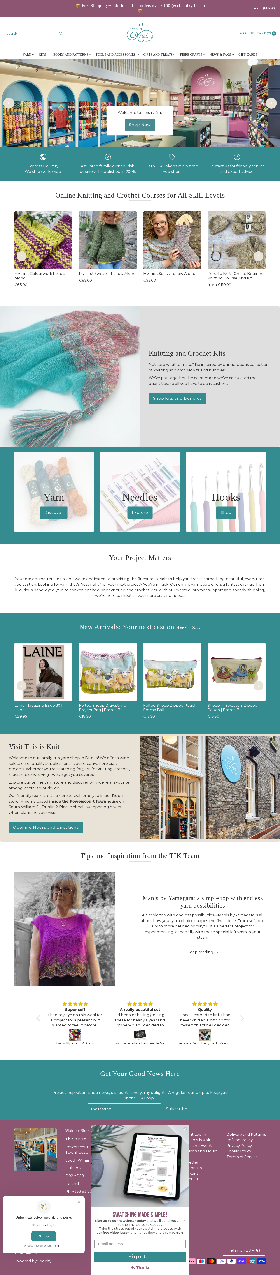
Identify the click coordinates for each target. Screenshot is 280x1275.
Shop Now (140, 124)
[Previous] (8, 103)
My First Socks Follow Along (169, 273)
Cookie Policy (238, 1151)
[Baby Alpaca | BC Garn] (75, 1035)
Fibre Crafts (191, 54)
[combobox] (34, 33)
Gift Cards (247, 54)
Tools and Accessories (116, 54)
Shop (226, 512)
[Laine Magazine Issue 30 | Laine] (43, 672)
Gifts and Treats (158, 54)
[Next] (271, 103)
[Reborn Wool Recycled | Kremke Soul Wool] (205, 1035)
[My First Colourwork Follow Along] (43, 240)
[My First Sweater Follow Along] (108, 240)
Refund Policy (239, 1140)
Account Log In (191, 1134)
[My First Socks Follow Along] (172, 240)
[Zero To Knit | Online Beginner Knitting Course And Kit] (236, 240)
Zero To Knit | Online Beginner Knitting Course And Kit (236, 275)
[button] (39, 1018)
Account (246, 33)
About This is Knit (193, 1140)
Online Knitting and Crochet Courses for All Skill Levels (140, 195)
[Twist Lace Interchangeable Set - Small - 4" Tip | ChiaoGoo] (140, 1035)
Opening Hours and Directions (46, 827)
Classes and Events (195, 1145)
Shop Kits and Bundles (177, 398)
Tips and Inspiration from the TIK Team (140, 856)
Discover (54, 512)
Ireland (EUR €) (263, 8)
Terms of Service (242, 1157)
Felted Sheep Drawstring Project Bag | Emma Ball (102, 707)
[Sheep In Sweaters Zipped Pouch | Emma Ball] (236, 672)
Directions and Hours (197, 1151)
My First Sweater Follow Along (107, 273)
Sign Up (140, 1256)
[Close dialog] (185, 1129)
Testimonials (189, 1168)
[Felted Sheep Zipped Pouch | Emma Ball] (172, 672)
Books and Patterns (70, 54)
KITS (42, 54)
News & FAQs (220, 54)
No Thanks (140, 1267)
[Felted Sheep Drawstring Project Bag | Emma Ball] (108, 672)
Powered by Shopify (32, 1261)
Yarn (27, 54)
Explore (140, 512)
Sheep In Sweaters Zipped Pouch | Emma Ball (232, 707)
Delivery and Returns (246, 1134)
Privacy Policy (239, 1145)
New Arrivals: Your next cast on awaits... (140, 627)
